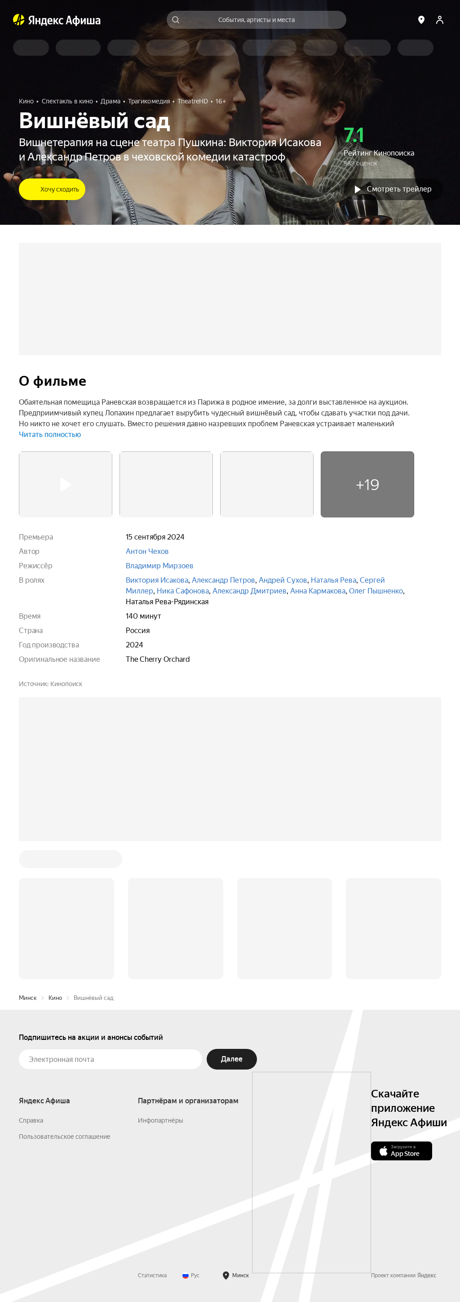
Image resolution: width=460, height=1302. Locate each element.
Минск (28, 997)
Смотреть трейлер (399, 189)
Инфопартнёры (160, 1120)
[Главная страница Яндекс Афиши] (19, 20)
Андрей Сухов (283, 580)
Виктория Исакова (157, 580)
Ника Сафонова (183, 591)
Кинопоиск (66, 683)
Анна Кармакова (317, 591)
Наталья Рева (333, 580)
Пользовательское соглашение (65, 1136)
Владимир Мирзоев (160, 566)
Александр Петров (223, 580)
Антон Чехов (147, 551)
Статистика (152, 1275)
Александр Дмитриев (249, 591)
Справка (31, 1120)
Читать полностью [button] (50, 434)
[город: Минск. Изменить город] (421, 20)
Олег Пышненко (376, 591)
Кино (55, 997)
